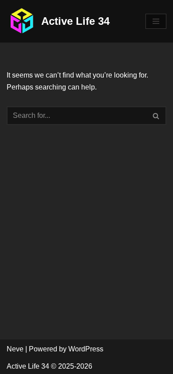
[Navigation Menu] (155, 21)
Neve (15, 349)
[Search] (156, 115)
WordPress (85, 349)
